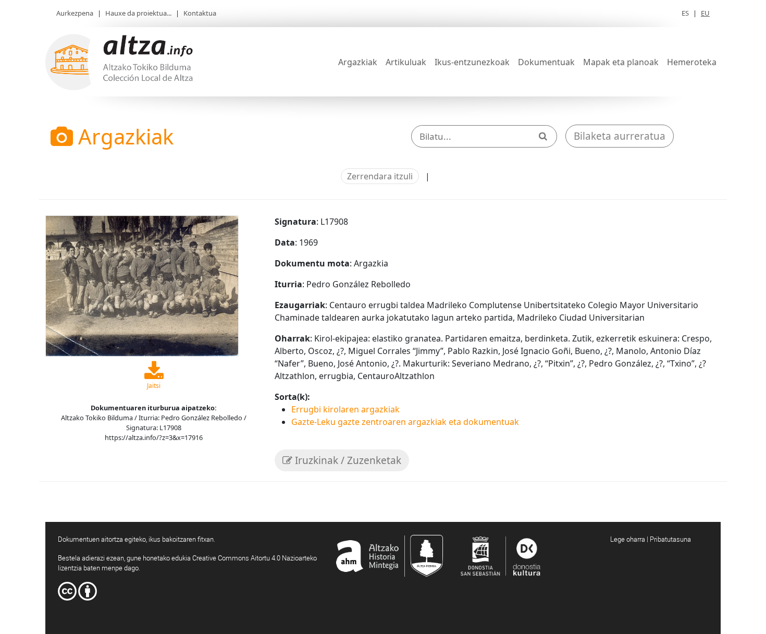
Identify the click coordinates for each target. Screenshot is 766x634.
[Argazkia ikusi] (142, 284)
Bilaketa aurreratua (619, 136)
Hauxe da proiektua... (138, 13)
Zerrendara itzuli (380, 176)
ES (685, 13)
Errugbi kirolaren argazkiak (345, 409)
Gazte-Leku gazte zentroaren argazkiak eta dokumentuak (405, 422)
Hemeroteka (691, 62)
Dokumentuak (546, 62)
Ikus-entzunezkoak (472, 62)
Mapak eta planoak (621, 62)
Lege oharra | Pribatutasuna (650, 539)
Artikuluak (406, 62)
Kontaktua (199, 13)
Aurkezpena (74, 13)
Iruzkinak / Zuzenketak (346, 460)
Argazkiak (357, 62)
